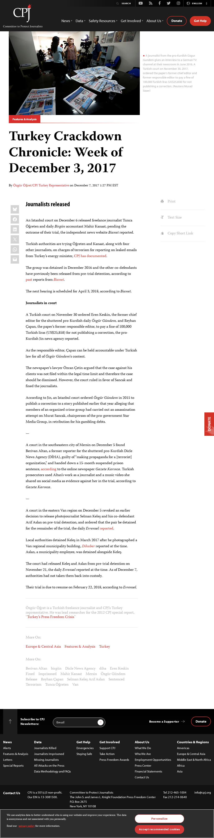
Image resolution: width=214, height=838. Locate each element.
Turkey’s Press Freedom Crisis (50, 617)
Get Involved (109, 742)
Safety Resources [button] (102, 20)
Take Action (107, 754)
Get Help (200, 21)
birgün (56, 669)
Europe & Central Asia (43, 647)
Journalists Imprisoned (49, 754)
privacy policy (27, 826)
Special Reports (13, 765)
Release (31, 679)
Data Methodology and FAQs (52, 771)
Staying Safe (84, 754)
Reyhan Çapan (52, 679)
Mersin (91, 674)
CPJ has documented (90, 256)
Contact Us (142, 777)
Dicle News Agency (80, 669)
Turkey (104, 647)
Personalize (159, 818)
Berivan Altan (36, 669)
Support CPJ (107, 748)
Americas (183, 748)
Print (171, 201)
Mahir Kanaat (71, 674)
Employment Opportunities (153, 760)
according (48, 469)
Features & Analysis (25, 119)
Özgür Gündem (113, 674)
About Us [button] (153, 20)
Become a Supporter (164, 721)
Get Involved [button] (131, 20)
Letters (7, 760)
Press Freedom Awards (114, 760)
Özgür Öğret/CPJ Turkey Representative (41, 185)
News (7, 742)
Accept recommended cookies (159, 829)
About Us (142, 742)
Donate (176, 21)
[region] (107, 823)
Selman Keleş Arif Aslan (86, 679)
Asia (179, 771)
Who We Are (143, 754)
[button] (206, 3)
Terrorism (33, 685)
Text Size (174, 218)
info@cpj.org (202, 792)
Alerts (7, 748)
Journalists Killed (45, 748)
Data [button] (79, 20)
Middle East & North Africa (194, 760)
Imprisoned (47, 674)
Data (38, 742)
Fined (30, 674)
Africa (181, 765)
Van (75, 685)
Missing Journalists (46, 760)
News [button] (65, 20)
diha (102, 669)
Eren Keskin (119, 669)
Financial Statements (148, 771)
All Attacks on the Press (49, 765)
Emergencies (85, 748)
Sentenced (116, 679)
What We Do (143, 748)
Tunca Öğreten (57, 685)
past (29, 280)
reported (106, 529)
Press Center (143, 765)
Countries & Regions (193, 742)
